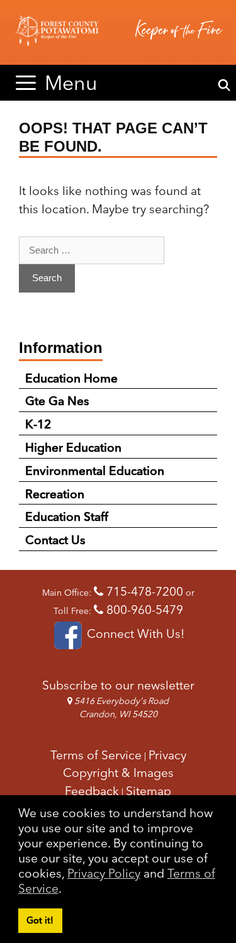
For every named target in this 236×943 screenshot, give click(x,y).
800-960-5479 (143, 609)
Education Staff (66, 516)
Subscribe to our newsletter (118, 685)
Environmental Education (94, 470)
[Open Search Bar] (224, 86)
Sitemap (148, 790)
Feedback (92, 790)
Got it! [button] (39, 920)
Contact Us (55, 539)
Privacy (167, 754)
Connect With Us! (134, 633)
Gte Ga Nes (57, 400)
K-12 (38, 424)
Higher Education (73, 447)
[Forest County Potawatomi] (118, 32)
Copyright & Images (118, 772)
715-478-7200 (143, 591)
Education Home (71, 378)
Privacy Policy (103, 873)
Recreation (54, 493)
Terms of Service (96, 754)
